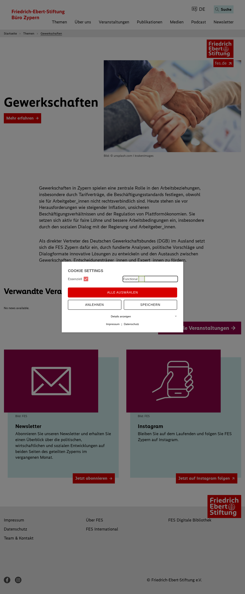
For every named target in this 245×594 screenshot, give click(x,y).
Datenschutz (131, 324)
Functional (130, 278)
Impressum (113, 324)
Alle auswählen (122, 292)
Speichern (150, 304)
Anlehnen (94, 304)
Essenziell (75, 278)
